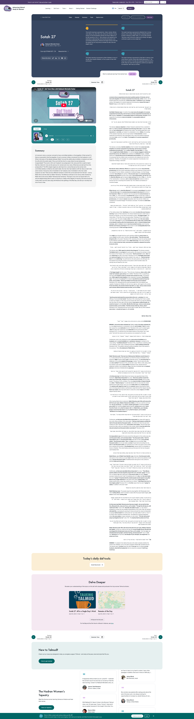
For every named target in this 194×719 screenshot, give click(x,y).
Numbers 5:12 (138, 217)
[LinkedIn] (56, 58)
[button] (48, 8)
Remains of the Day (105, 611)
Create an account (137, 716)
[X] (59, 58)
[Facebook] (62, 58)
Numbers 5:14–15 (133, 255)
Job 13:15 (121, 507)
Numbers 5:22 (113, 307)
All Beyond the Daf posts (97, 619)
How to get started (46, 661)
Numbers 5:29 (137, 273)
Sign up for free (43, 2)
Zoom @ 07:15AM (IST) (46, 51)
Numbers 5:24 (134, 328)
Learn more (132, 74)
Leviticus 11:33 (118, 381)
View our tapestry (46, 707)
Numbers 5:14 (131, 342)
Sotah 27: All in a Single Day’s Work (82, 611)
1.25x (57, 139)
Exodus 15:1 (123, 483)
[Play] (46, 135)
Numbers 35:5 (122, 424)
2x (67, 139)
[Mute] (91, 136)
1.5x (63, 139)
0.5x (47, 139)
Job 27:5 (126, 517)
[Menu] (93, 136)
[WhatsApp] (65, 58)
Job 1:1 (144, 532)
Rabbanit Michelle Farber (52, 44)
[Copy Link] (53, 58)
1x (52, 139)
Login (50, 2)
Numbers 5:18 (130, 299)
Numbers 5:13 (113, 282)
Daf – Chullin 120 (118, 2)
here (112, 623)
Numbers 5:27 (113, 331)
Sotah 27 (130, 90)
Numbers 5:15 (127, 238)
